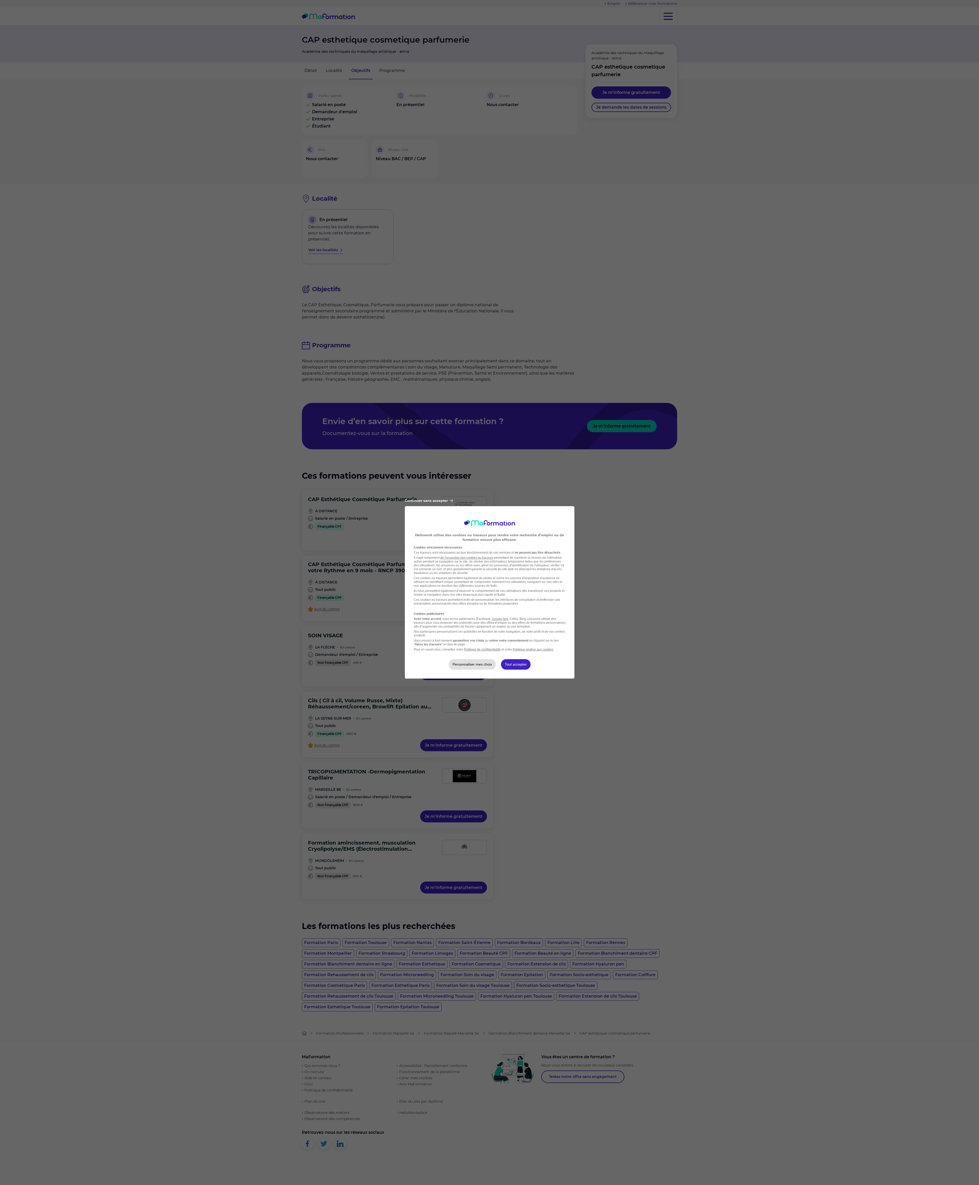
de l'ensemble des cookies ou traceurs (466, 557)
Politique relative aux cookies (533, 649)
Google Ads (500, 619)
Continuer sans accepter (426, 501)
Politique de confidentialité (482, 649)
